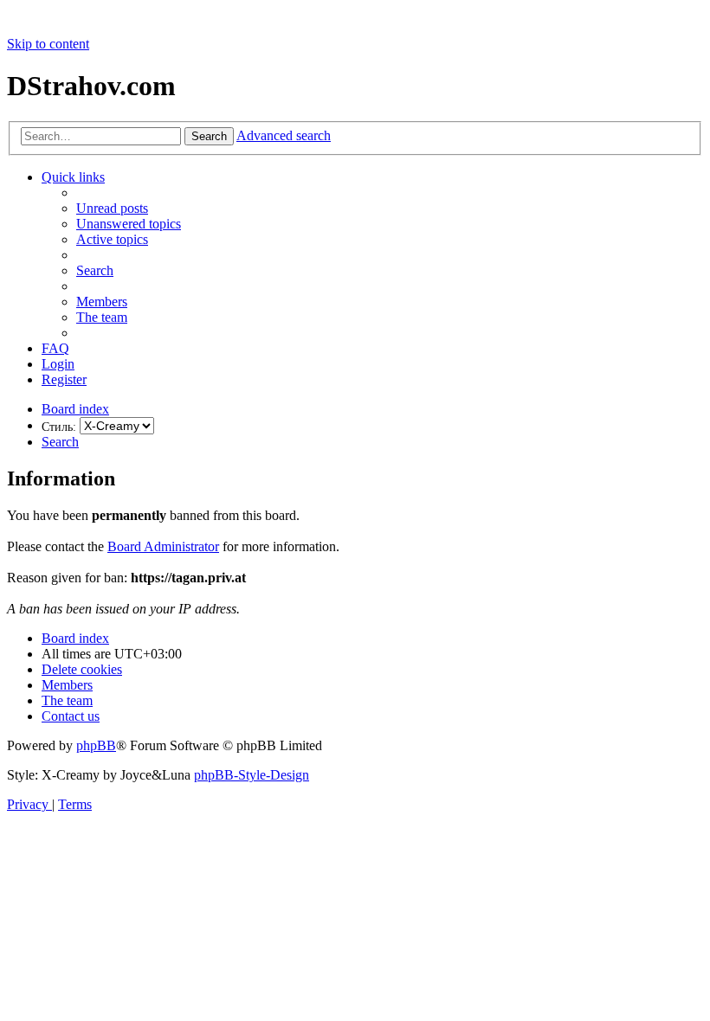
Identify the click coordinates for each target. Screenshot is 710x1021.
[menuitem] (112, 208)
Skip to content (48, 43)
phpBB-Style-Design (251, 774)
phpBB (96, 745)
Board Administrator (163, 546)
